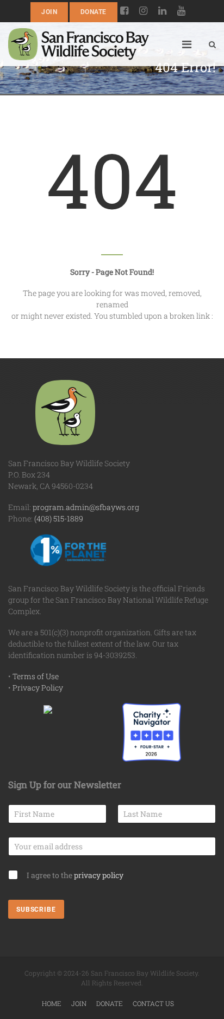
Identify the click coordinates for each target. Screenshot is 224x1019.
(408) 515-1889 (58, 518)
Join (49, 12)
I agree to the (75, 875)
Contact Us (153, 1003)
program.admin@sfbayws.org (86, 507)
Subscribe (36, 909)
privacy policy (98, 875)
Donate (93, 12)
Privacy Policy (38, 687)
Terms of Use (36, 676)
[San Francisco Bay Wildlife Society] (78, 44)
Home (51, 1003)
